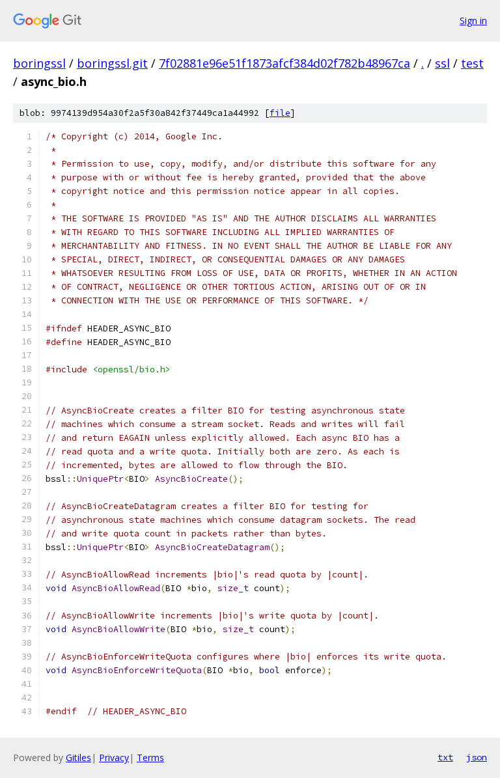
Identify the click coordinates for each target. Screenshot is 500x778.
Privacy (114, 757)
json (476, 757)
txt (445, 757)
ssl (442, 63)
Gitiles (78, 757)
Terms (150, 757)
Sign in (473, 20)
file (280, 112)
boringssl (39, 63)
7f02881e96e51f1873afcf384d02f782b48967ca (284, 63)
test (472, 63)
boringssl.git (112, 63)
